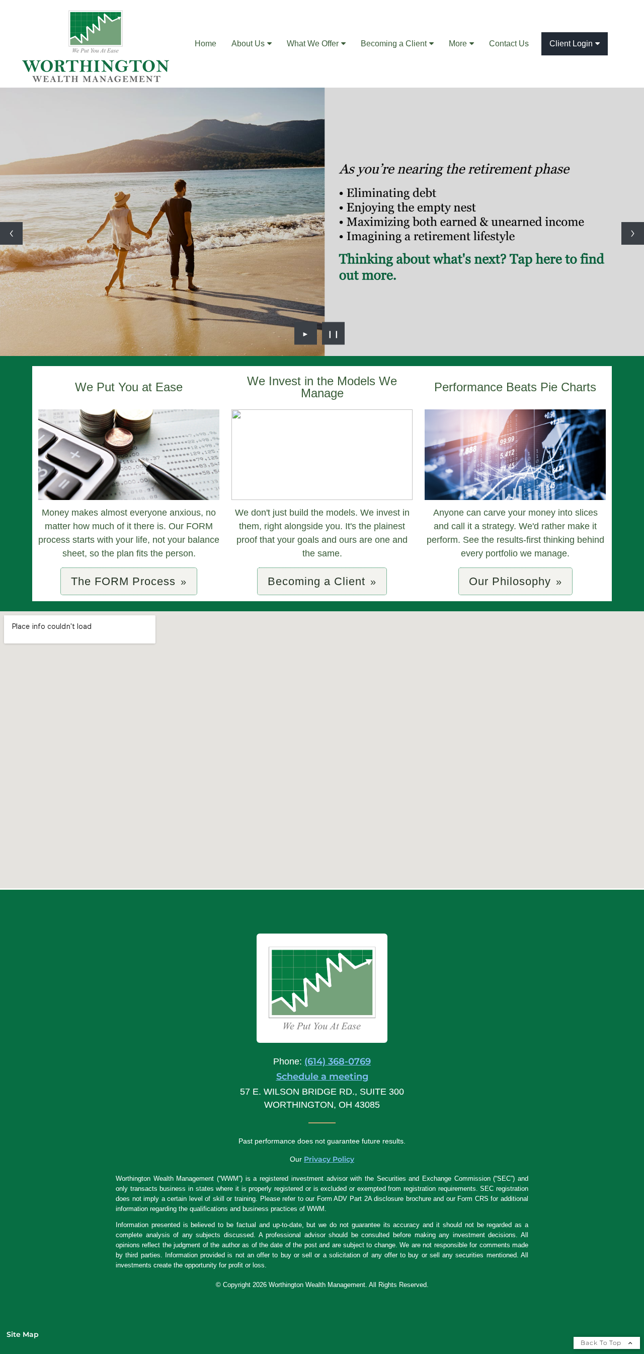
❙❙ (333, 333)
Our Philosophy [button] (510, 581)
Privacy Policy (329, 1159)
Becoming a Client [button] (316, 581)
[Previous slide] (11, 233)
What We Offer (313, 43)
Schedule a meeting (322, 1076)
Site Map (23, 1334)
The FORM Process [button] (123, 581)
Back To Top (602, 1342)
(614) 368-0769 (337, 1061)
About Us (248, 43)
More (458, 43)
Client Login (571, 43)
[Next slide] (632, 233)
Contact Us (509, 43)
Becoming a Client (394, 43)
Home (205, 43)
